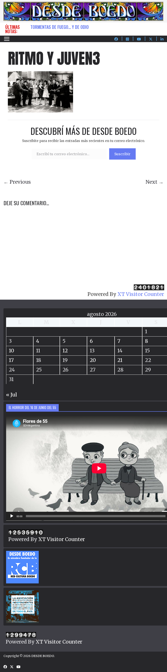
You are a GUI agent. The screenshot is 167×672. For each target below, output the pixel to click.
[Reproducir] (12, 516)
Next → (154, 182)
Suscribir (122, 154)
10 (11, 350)
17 (11, 360)
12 (65, 350)
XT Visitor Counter (140, 294)
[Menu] (6, 39)
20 (93, 360)
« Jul (11, 394)
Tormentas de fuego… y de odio (59, 27)
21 (119, 360)
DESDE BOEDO (42, 656)
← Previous (17, 182)
